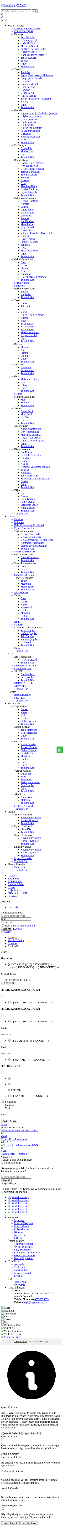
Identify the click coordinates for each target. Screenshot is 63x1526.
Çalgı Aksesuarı (22, 1229)
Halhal (24, 303)
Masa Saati (26, 414)
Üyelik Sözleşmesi (23, 1246)
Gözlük (24, 481)
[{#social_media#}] (18, 1197)
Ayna (23, 247)
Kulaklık (18, 519)
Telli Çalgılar (27, 636)
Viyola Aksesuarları (31, 537)
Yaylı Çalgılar (28, 630)
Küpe (23, 320)
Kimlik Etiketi (28, 507)
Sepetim (18, 1276)
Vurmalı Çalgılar (29, 639)
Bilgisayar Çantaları (31, 116)
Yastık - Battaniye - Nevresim (36, 98)
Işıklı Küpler (27, 209)
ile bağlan (6, 932)
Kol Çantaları (27, 125)
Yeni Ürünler (20, 1267)
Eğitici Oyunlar (28, 501)
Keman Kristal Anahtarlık (14, 1153)
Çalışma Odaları (16, 884)
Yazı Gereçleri (28, 37)
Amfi (17, 621)
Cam (23, 183)
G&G (4, 1136)
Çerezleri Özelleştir (11, 1433)
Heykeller (26, 294)
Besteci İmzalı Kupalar (32, 168)
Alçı (23, 350)
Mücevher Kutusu (30, 332)
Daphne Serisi (28, 674)
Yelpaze (25, 469)
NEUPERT (20, 697)
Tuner (24, 580)
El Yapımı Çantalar (30, 130)
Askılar (24, 464)
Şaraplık (25, 218)
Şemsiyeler (19, 285)
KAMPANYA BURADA (27, 28)
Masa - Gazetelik (29, 250)
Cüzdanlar (26, 133)
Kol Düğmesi (27, 329)
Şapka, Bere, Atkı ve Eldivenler (37, 75)
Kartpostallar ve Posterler (33, 54)
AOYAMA (20, 686)
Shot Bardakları (29, 174)
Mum (23, 399)
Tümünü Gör (27, 66)
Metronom (26, 583)
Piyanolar (19, 1220)
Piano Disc (26, 829)
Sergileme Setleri (29, 504)
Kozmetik (26, 472)
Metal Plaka (27, 224)
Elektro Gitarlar (29, 750)
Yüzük (24, 312)
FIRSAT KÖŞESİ (23, 31)
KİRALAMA (15, 881)
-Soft (17, 1341)
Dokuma (25, 355)
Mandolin (26, 613)
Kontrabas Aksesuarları (32, 542)
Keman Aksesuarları (31, 534)
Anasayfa (12, 875)
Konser (11, 887)
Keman (24, 265)
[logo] (31, 5)
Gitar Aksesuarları (30, 557)
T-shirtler (25, 72)
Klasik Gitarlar (28, 744)
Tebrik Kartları (28, 57)
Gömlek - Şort (28, 87)
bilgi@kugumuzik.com (35, 1302)
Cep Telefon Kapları (31, 455)
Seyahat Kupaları (29, 192)
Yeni (7, 1108)
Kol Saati (25, 417)
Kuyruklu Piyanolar (31, 817)
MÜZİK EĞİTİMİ (17, 893)
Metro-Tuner (27, 586)
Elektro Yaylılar (29, 721)
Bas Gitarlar (27, 753)
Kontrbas (25, 610)
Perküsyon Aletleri (30, 782)
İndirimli (9, 1105)
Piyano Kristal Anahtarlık (14, 1139)
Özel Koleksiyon (29, 165)
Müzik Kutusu (21, 282)
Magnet (18, 393)
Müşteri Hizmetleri (23, 1273)
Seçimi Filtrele (9, 1121)
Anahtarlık (26, 367)
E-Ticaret (23, 1341)
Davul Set (26, 773)
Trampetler (26, 779)
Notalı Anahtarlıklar (31, 428)
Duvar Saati (27, 411)
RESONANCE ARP (25, 665)
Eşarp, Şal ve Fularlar (32, 78)
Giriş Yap (7, 929)
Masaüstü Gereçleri (30, 46)
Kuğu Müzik (14, 890)
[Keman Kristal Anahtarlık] (19, 1145)
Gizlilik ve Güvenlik (24, 1255)
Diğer (23, 63)
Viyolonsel (26, 607)
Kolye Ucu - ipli (29, 335)
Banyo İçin (26, 148)
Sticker (24, 60)
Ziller (23, 776)
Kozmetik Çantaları (31, 136)
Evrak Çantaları (29, 119)
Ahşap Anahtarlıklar (31, 437)
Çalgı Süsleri (27, 227)
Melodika (25, 800)
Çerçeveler (26, 215)
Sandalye (25, 244)
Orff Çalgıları (27, 785)
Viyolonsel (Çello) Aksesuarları (37, 539)
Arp (23, 271)
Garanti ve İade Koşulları (27, 1252)
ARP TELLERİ (29, 659)
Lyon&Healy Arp (23, 668)
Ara (34, 11)
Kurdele (25, 203)
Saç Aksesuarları (29, 475)
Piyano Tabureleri (23, 858)
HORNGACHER (23, 683)
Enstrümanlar (27, 370)
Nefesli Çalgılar (29, 633)
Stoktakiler (10, 1101)
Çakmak (25, 461)
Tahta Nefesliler (29, 729)
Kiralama (19, 1232)
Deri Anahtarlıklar (30, 431)
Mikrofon (19, 522)
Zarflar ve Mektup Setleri (33, 49)
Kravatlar (25, 81)
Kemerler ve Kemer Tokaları (35, 466)
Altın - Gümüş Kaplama (33, 440)
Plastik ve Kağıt (29, 186)
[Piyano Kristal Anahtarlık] (19, 1130)
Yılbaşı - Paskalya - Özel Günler (37, 233)
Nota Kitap (20, 1235)
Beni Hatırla (11, 925)
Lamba (24, 206)
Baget (24, 569)
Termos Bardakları (30, 171)
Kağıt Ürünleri (28, 43)
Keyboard (26, 642)
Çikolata (25, 385)
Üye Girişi (13, 907)
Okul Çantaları (28, 122)
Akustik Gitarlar (29, 747)
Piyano (24, 268)
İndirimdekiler (21, 1270)
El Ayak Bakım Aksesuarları (35, 478)
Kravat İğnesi (27, 326)
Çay (23, 382)
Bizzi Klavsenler (22, 694)
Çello (23, 715)
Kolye (24, 309)
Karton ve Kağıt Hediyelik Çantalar (39, 113)
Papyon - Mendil (29, 84)
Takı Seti (25, 306)
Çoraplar (25, 89)
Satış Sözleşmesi (22, 1249)
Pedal (23, 566)
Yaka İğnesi (27, 323)
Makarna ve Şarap (30, 379)
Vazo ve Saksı (28, 212)
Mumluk (25, 402)
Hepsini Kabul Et (31, 1433)
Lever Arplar (27, 677)
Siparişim (12, 896)
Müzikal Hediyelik (23, 1223)
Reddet (23, 1421)
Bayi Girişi (13, 878)
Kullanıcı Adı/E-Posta (12, 912)
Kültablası (26, 458)
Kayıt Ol (17, 928)
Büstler (24, 291)
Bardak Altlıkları (29, 189)
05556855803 (41, 1299)
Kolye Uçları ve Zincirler (33, 314)
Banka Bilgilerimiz (23, 1258)
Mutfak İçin (27, 151)
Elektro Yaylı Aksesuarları (34, 545)
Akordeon (26, 274)
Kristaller (12, 943)
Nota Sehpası (21, 592)
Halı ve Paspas (28, 95)
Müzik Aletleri (21, 1226)
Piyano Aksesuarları (24, 528)
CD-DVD (19, 1238)
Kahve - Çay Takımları (32, 163)
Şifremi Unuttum (26, 925)
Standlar (18, 624)
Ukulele (25, 759)
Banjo (24, 615)
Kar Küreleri (27, 221)
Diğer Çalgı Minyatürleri (33, 276)
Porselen (25, 180)
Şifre (3, 919)
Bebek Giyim (27, 92)
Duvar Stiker (27, 230)
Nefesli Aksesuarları (24, 551)
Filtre (4, 1124)
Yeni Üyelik (20, 1281)
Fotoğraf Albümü (29, 241)
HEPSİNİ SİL (9, 983)
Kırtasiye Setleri (29, 51)
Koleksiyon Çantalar (31, 127)
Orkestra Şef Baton (24, 575)
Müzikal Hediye (16, 940)
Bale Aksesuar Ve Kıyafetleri (29, 525)
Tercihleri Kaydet (29, 1523)
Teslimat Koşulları (23, 1243)
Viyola (24, 604)
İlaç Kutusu (26, 452)
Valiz (23, 139)
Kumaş (24, 101)
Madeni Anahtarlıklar (31, 434)
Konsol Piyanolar (29, 820)
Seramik (25, 177)
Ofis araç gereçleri (30, 40)
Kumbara (25, 236)
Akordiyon (26, 797)
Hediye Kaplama (29, 201)
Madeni (24, 347)
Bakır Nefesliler (29, 732)
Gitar (23, 262)
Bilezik (24, 317)
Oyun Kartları (28, 499)
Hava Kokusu (28, 239)
